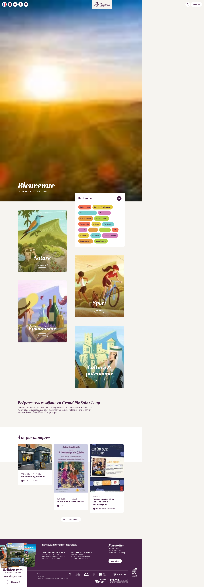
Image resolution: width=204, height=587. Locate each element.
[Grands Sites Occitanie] (94, 574)
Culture (96, 224)
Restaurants (104, 213)
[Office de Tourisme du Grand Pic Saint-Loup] (102, 4)
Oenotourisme (85, 241)
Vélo (115, 230)
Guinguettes (85, 207)
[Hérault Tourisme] (100, 581)
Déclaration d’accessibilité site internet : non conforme (52, 578)
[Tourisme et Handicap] (119, 581)
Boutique (95, 235)
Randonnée (84, 224)
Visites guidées (85, 218)
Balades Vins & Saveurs (102, 207)
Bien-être (84, 235)
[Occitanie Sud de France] (119, 574)
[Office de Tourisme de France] (70, 574)
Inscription (115, 561)
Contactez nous (41, 574)
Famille (83, 230)
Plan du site (40, 576)
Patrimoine (108, 224)
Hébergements (101, 218)
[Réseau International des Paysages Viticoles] (77, 574)
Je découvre (13, 582)
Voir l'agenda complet (70, 519)
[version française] (4, 4)
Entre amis (105, 230)
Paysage (93, 230)
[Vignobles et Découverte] (103, 574)
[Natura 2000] (86, 574)
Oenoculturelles (110, 235)
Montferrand (101, 241)
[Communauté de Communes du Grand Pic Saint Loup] (134, 572)
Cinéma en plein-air (87, 213)
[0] (26, 4)
